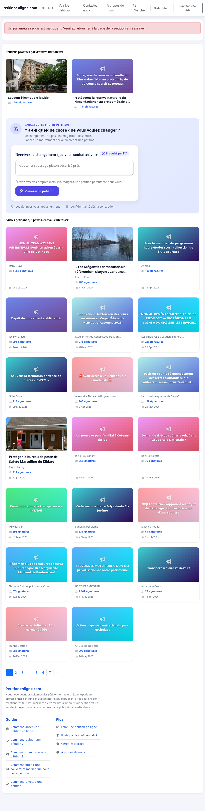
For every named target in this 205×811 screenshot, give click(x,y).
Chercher (139, 10)
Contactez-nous (90, 8)
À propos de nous (115, 8)
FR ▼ (50, 7)
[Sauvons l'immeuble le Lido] (36, 83)
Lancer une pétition (188, 8)
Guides (12, 719)
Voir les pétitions (65, 8)
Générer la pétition (39, 191)
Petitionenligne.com (19, 8)
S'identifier (161, 8)
